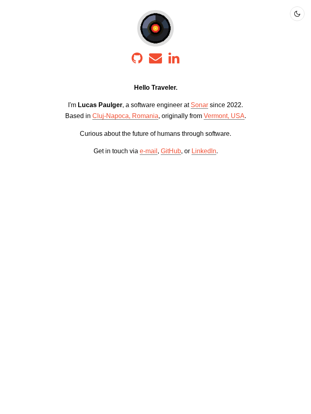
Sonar (199, 104)
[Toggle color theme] (297, 13)
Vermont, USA (224, 115)
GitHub (171, 151)
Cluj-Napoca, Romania (125, 115)
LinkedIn (204, 151)
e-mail (149, 151)
